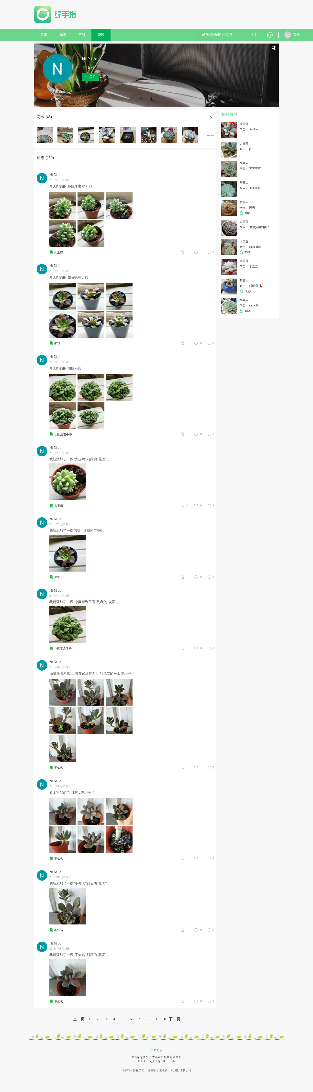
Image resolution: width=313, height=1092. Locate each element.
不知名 (58, 767)
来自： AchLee (249, 129)
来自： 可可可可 (250, 168)
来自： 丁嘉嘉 (249, 266)
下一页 (174, 1019)
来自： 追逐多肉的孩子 (255, 227)
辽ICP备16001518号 (162, 1061)
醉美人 (244, 163)
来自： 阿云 (247, 207)
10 (164, 1019)
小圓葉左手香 (63, 434)
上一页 (79, 1019)
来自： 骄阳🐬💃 (251, 286)
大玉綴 (58, 252)
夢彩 (57, 343)
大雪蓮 (244, 124)
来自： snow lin (249, 305)
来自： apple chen (250, 246)
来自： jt (245, 149)
